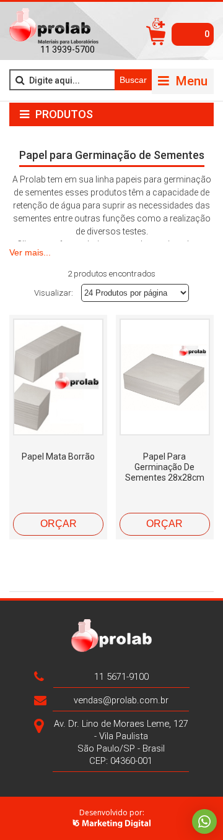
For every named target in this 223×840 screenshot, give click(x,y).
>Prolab (53, 26)
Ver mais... (30, 252)
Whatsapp (204, 821)
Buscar (133, 80)
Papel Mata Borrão (58, 456)
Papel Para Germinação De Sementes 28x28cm (164, 467)
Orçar (58, 523)
